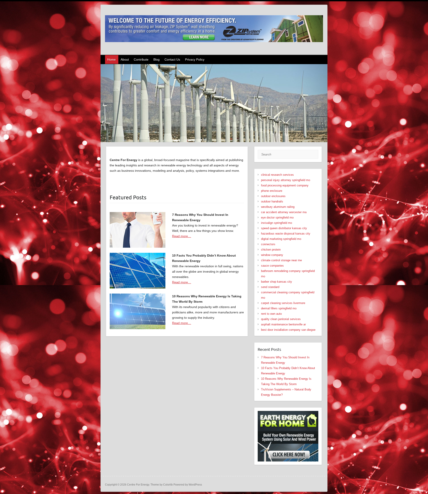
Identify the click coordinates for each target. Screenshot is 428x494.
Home (111, 59)
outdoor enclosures (273, 196)
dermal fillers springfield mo (278, 308)
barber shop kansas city (276, 281)
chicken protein (271, 249)
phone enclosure (271, 190)
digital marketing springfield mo (281, 239)
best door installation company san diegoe (288, 329)
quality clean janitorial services (281, 319)
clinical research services (277, 174)
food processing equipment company (285, 185)
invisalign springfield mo (276, 223)
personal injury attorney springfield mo (285, 180)
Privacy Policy (194, 59)
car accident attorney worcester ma (284, 212)
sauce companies (272, 265)
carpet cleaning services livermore (283, 303)
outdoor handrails (272, 201)
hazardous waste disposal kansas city (285, 233)
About (125, 59)
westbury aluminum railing (277, 206)
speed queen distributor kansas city (284, 228)
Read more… (181, 236)
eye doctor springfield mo (277, 217)
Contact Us (172, 59)
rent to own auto (271, 313)
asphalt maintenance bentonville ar (283, 324)
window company (272, 255)
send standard (270, 287)
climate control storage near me (281, 260)
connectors (268, 244)
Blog (156, 59)
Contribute (141, 59)
